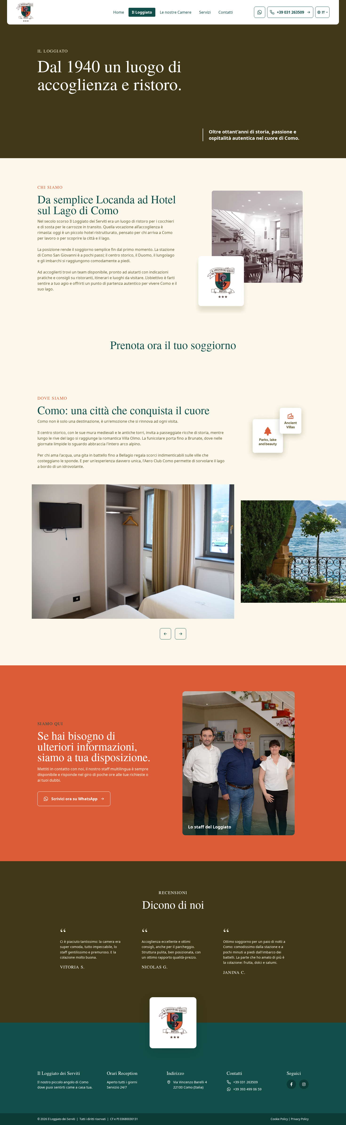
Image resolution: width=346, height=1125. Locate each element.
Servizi (205, 12)
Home (118, 12)
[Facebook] (291, 1084)
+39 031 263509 (245, 1082)
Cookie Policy (279, 1119)
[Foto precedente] (165, 633)
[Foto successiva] (180, 633)
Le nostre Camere (175, 12)
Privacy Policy (300, 1119)
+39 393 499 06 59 (247, 1089)
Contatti (225, 12)
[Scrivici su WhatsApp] (259, 12)
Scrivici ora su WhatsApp (74, 798)
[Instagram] (304, 1084)
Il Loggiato (142, 12)
